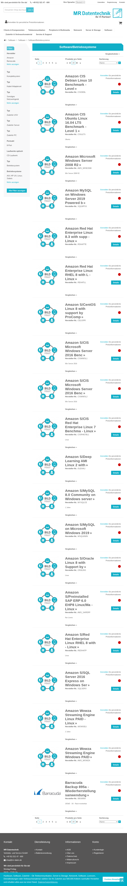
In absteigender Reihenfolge (119, 63)
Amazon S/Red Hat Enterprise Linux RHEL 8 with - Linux (80, 641)
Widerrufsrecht (73, 859)
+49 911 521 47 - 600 (40, 2)
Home (5, 40)
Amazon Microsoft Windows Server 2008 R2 (80, 161)
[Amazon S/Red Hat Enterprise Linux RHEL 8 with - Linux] (47, 644)
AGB (69, 850)
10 (70, 63)
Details (116, 92)
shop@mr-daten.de (14, 860)
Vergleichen (70, 105)
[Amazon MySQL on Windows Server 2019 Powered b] (47, 199)
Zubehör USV (12, 115)
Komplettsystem (13, 76)
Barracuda (11, 61)
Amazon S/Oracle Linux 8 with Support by (79, 563)
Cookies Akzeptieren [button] (113, 879)
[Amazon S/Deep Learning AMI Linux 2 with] (47, 466)
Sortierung (104, 59)
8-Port (9, 145)
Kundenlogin (99, 850)
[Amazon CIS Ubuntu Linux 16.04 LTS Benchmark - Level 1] (47, 123)
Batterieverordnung (43, 853)
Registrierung (112, 2)
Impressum (71, 863)
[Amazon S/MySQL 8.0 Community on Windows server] (47, 500)
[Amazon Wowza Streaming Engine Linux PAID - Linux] (47, 720)
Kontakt (122, 2)
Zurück (36, 63)
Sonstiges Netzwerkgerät (13, 97)
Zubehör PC (12, 135)
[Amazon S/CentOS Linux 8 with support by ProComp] (47, 314)
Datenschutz (72, 856)
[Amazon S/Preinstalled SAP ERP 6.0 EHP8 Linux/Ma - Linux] (47, 601)
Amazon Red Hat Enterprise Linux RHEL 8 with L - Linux (79, 273)
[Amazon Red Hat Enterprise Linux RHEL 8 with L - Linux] (47, 275)
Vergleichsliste (111, 54)
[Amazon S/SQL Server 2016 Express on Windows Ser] (47, 682)
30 (77, 63)
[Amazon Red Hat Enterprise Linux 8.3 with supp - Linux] (47, 237)
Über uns (70, 853)
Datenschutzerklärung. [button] (48, 882)
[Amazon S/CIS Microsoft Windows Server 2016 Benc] (47, 352)
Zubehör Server (13, 125)
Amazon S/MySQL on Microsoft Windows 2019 (80, 529)
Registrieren (99, 853)
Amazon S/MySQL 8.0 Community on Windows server (80, 495)
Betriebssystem (13, 165)
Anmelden (101, 2)
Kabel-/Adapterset (14, 86)
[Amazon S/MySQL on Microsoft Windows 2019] (47, 534)
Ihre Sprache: (69, 2)
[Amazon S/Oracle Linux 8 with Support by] (47, 567)
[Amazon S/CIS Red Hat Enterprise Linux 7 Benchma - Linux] (47, 428)
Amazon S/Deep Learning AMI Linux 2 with (78, 461)
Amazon (10, 58)
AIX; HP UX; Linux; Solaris (14, 177)
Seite (37, 59)
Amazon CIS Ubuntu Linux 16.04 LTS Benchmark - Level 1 (76, 122)
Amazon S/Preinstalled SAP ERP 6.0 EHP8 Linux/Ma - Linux (79, 600)
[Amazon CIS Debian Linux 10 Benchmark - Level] (47, 85)
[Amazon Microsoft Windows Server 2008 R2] (47, 165)
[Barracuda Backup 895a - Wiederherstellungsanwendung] (47, 792)
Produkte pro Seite (73, 59)
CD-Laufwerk (12, 155)
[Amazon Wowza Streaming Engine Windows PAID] (47, 758)
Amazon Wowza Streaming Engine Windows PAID (80, 753)
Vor (55, 63)
